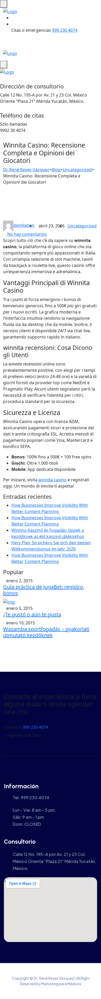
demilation (23, 225)
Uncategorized (82, 226)
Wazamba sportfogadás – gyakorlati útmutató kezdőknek (46, 632)
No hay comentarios (27, 234)
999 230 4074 (64, 30)
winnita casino (52, 480)
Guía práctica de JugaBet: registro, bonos (43, 590)
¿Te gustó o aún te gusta (32, 614)
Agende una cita (23, 735)
